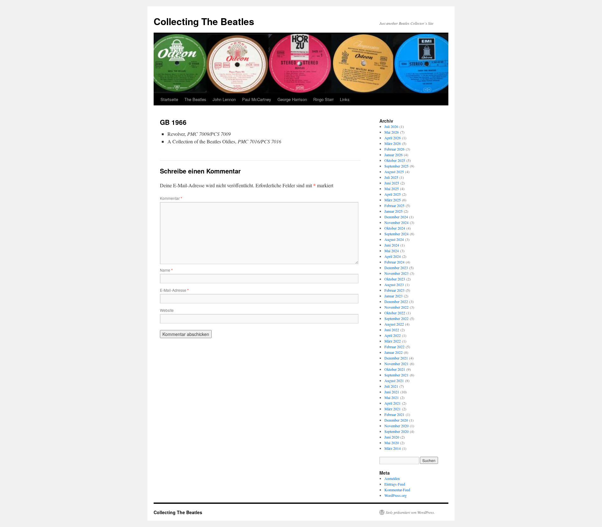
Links (345, 99)
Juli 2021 (391, 386)
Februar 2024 (394, 261)
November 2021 (396, 363)
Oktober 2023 (394, 278)
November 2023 (396, 273)
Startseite (169, 99)
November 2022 (396, 307)
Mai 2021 (391, 397)
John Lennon (224, 99)
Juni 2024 (391, 245)
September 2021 (396, 374)
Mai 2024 (391, 250)
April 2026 (392, 137)
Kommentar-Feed (397, 489)
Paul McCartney (256, 99)
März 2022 (392, 340)
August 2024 (394, 239)
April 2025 (392, 194)
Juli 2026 (391, 126)
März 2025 (392, 199)
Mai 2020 (391, 442)
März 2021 (392, 408)
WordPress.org (395, 495)
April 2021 (392, 403)
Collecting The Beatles (204, 21)
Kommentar (171, 198)
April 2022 (392, 335)
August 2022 (394, 324)
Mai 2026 (391, 132)
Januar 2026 (393, 154)
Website (167, 310)
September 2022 (396, 318)
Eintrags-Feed (394, 484)
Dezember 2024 (396, 216)
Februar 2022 (394, 346)
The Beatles (195, 99)
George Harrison (292, 99)
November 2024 (396, 222)
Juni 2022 (391, 329)
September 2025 (396, 165)
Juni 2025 (391, 182)
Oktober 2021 (394, 369)
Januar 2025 (393, 211)
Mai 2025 (391, 188)
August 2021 (394, 380)
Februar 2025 (394, 205)
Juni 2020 (391, 436)
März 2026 (392, 143)
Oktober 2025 (394, 160)
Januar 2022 (393, 352)
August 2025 (394, 171)
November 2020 (396, 425)
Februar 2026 (394, 149)
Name (166, 270)
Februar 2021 (394, 414)
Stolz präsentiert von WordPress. (410, 512)
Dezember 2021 (396, 357)
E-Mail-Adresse (174, 290)
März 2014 (392, 448)
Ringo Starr (323, 99)
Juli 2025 (391, 177)
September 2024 (396, 233)
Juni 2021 (391, 391)
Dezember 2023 (396, 267)
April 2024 (392, 256)
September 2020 (396, 431)
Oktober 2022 (394, 312)
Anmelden (392, 478)
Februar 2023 (394, 290)
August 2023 (394, 284)
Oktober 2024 (394, 228)
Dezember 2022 (396, 301)
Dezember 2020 (396, 420)
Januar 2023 (393, 295)
